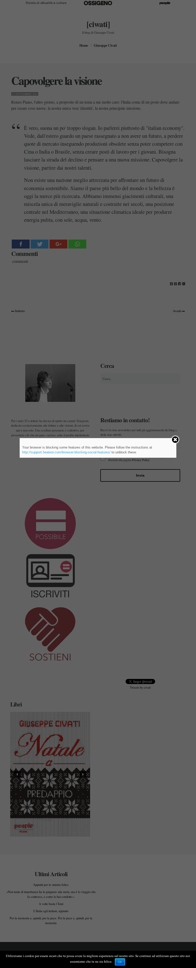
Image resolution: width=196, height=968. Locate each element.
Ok (120, 962)
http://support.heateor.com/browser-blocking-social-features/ (66, 452)
